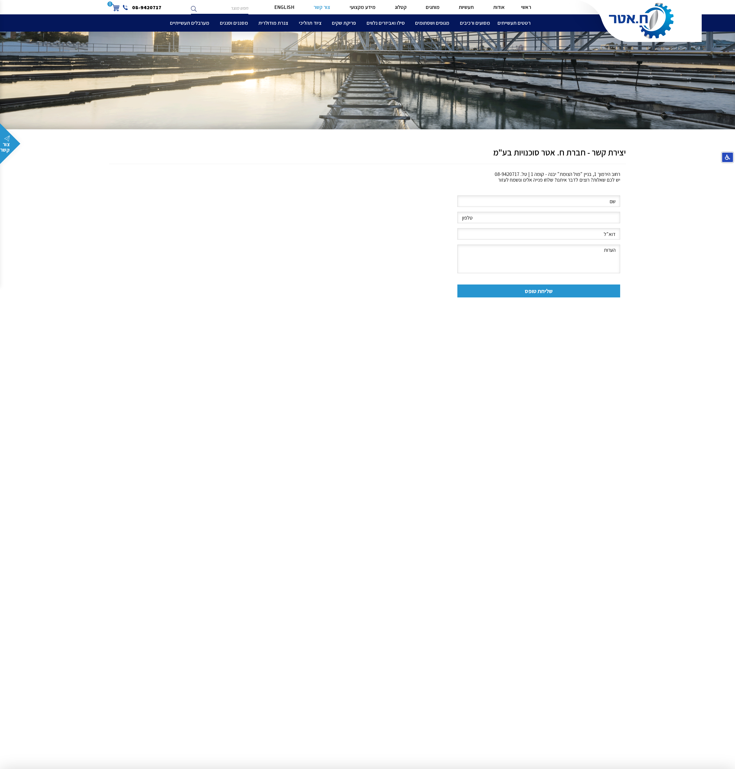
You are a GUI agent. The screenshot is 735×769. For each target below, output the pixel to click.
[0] (115, 7)
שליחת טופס (539, 291)
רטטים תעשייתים (514, 23)
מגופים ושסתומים (432, 23)
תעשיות (466, 7)
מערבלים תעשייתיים (189, 23)
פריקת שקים (344, 23)
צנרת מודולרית (273, 23)
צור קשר (322, 7)
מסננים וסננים (234, 23)
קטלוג (401, 7)
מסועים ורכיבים (475, 23)
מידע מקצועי (363, 7)
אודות (499, 7)
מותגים (433, 7)
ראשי (526, 7)
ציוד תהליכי (310, 23)
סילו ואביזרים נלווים (386, 23)
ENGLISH (284, 7)
